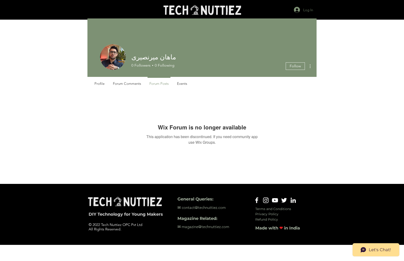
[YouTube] (275, 200)
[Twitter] (284, 200)
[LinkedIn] (293, 200)
